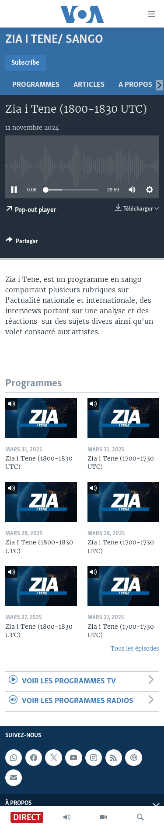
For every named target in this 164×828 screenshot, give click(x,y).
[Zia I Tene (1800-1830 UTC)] (41, 502)
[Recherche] (140, 817)
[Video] (104, 817)
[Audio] (67, 817)
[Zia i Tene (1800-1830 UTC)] (41, 418)
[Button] (22, 242)
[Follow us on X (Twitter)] (53, 757)
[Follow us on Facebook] (33, 757)
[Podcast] (133, 757)
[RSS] (113, 757)
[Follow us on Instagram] (93, 757)
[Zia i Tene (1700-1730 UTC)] (123, 418)
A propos (135, 85)
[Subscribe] (13, 777)
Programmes (35, 85)
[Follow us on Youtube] (73, 757)
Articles (89, 85)
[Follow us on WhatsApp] (13, 757)
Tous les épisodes (135, 648)
